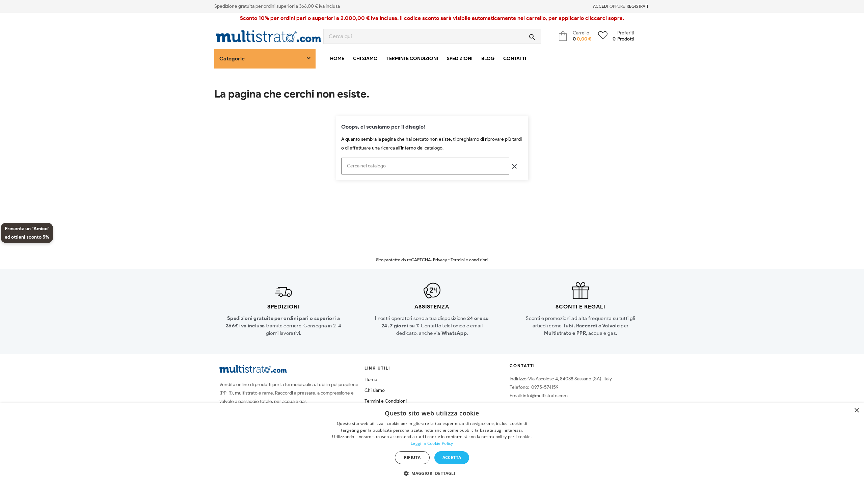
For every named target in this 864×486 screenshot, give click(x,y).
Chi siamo (374, 390)
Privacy (440, 259)
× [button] (856, 410)
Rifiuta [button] (412, 457)
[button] (432, 473)
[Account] (589, 6)
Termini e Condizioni (385, 401)
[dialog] (432, 444)
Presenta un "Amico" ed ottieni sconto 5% (27, 233)
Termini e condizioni (469, 259)
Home (370, 379)
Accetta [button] (451, 457)
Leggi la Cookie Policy (432, 443)
